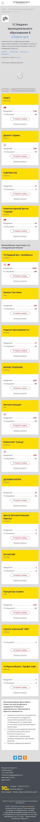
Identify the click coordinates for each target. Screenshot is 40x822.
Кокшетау (24, 52)
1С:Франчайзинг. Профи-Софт (19, 666)
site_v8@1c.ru (18, 789)
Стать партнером (7, 772)
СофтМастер (10, 172)
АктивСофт (9, 554)
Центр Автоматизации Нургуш (16, 517)
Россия (17, 57)
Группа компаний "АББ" (16, 629)
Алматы (4, 52)
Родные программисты (16, 329)
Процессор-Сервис (13, 591)
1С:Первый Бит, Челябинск (18, 255)
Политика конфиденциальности (12, 775)
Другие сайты (5, 780)
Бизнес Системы (12, 292)
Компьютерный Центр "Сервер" (15, 210)
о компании (30, 806)
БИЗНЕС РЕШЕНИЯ (13, 367)
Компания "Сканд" (13, 442)
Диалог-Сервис (11, 135)
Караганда (14, 52)
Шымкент (5, 54)
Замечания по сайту (8, 777)
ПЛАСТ (6, 98)
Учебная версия (6, 770)
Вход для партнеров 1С (9, 768)
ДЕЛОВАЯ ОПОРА (12, 479)
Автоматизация (12, 404)
